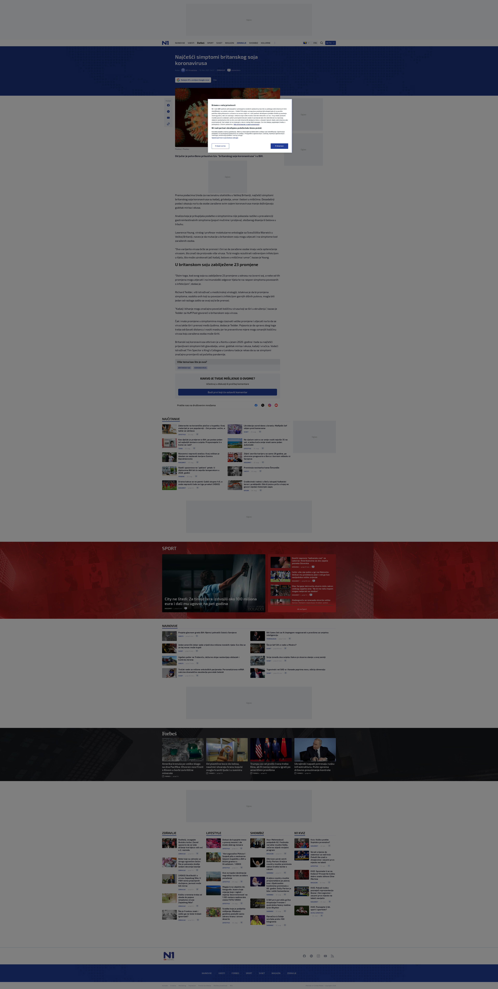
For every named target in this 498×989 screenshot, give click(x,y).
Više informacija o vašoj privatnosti (246, 124)
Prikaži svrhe (220, 146)
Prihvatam (279, 146)
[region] (250, 126)
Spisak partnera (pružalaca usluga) (225, 138)
